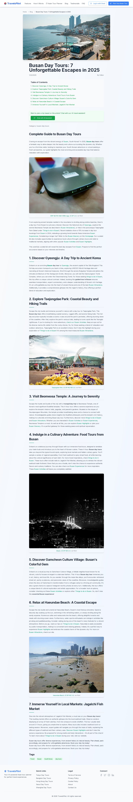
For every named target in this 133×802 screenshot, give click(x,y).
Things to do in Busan (51, 230)
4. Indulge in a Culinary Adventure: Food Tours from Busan (53, 95)
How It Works (38, 3)
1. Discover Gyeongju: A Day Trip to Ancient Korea (49, 86)
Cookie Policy (73, 781)
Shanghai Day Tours (43, 787)
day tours (58, 759)
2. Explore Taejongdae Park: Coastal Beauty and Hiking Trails (53, 89)
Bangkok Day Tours (43, 778)
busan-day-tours (43, 126)
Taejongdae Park (57, 387)
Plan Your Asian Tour (120, 3)
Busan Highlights (85, 242)
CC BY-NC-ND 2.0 (69, 387)
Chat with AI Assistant (44, 118)
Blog (66, 3)
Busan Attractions (67, 228)
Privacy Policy (73, 778)
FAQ (83, 3)
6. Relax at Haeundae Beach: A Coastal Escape (48, 101)
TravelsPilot (14, 771)
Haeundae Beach (58, 695)
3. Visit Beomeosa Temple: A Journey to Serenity (49, 92)
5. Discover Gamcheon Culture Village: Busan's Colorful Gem (53, 98)
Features (28, 3)
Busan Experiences (90, 421)
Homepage (89, 236)
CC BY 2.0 (73, 216)
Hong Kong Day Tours (44, 781)
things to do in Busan (94, 277)
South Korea (48, 759)
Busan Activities (70, 242)
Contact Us (72, 787)
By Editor (100, 75)
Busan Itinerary (73, 236)
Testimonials (74, 3)
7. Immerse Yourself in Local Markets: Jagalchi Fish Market (52, 105)
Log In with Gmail (99, 3)
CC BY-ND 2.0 (65, 551)
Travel (32, 759)
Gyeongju (87, 225)
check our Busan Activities (76, 322)
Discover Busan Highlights (76, 730)
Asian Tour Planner (55, 3)
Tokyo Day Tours (42, 775)
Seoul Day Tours (42, 784)
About (70, 784)
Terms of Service (74, 775)
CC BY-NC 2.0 (69, 695)
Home (25, 12)
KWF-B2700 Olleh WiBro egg (59, 216)
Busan (66, 141)
